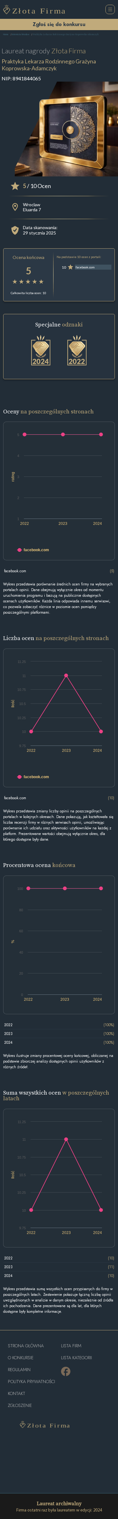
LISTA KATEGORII (76, 1358)
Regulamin (19, 1370)
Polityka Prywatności (31, 1382)
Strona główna (26, 1346)
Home (5, 35)
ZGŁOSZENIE (20, 1406)
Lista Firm (71, 1346)
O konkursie (20, 1358)
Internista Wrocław (20, 35)
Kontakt (16, 1394)
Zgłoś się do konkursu (59, 24)
